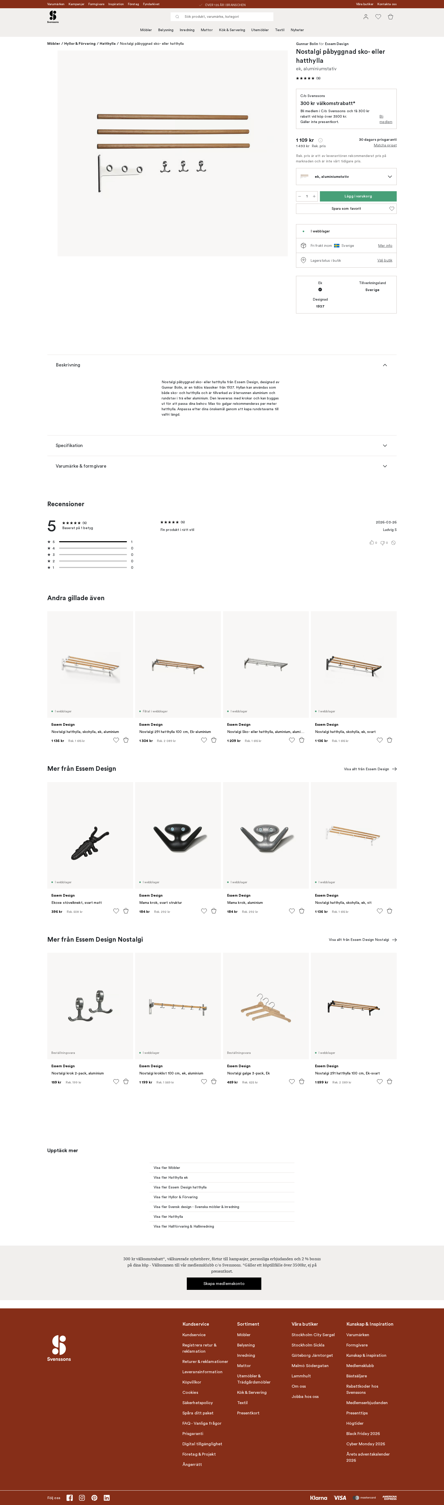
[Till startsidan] (53, 17)
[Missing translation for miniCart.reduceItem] (299, 196)
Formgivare (96, 4)
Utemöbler (260, 30)
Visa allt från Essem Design (366, 769)
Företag (133, 4)
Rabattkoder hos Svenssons (362, 1389)
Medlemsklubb (360, 1365)
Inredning (187, 30)
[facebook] (70, 1498)
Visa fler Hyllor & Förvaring (176, 1197)
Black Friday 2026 (363, 1433)
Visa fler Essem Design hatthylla (180, 1187)
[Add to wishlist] (116, 740)
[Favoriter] (378, 17)
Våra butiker (364, 4)
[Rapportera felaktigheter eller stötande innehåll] (393, 543)
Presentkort (248, 1413)
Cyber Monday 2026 (365, 1444)
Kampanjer (76, 4)
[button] (308, 78)
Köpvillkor (191, 1382)
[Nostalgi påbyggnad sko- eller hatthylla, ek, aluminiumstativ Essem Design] (173, 153)
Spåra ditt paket (198, 1413)
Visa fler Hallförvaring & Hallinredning (184, 1226)
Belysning (165, 30)
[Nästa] (276, 154)
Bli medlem (386, 119)
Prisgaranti (192, 1433)
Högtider (355, 1423)
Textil (279, 30)
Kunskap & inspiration (366, 1355)
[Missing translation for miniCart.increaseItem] (314, 196)
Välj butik (384, 260)
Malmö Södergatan (310, 1365)
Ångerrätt (192, 1464)
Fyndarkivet (151, 4)
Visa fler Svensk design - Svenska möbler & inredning (196, 1207)
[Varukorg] (390, 17)
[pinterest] (94, 1498)
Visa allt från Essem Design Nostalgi (359, 940)
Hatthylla (108, 43)
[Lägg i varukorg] (126, 740)
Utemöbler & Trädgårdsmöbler (254, 1379)
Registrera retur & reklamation (199, 1348)
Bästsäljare (356, 1376)
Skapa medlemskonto (224, 1283)
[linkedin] (107, 1498)
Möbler (146, 30)
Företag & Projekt (199, 1454)
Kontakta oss (387, 4)
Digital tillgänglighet (202, 1444)
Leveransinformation (202, 1372)
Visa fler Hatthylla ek (171, 1177)
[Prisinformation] (320, 140)
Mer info (385, 245)
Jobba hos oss (305, 1396)
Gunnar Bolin (307, 44)
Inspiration (116, 4)
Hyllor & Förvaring (80, 43)
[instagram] (82, 1498)
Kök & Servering (232, 30)
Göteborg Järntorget (312, 1355)
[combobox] (222, 16)
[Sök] (177, 16)
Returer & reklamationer (205, 1361)
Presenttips (357, 1413)
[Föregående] (69, 154)
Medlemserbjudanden (367, 1403)
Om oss (299, 1386)
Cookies (190, 1392)
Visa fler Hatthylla (168, 1217)
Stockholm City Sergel (313, 1335)
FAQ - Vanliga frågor (201, 1423)
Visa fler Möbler (167, 1168)
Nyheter (297, 30)
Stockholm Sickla (308, 1345)
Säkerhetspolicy (197, 1403)
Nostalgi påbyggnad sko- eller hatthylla (152, 44)
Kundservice (194, 1335)
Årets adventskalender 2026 (368, 1457)
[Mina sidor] (366, 17)
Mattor (207, 30)
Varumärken (55, 4)
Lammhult (301, 1376)
